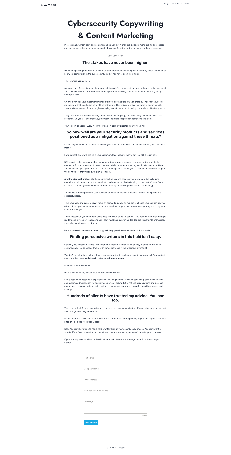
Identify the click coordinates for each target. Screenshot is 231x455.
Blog (166, 3)
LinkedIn (175, 3)
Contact (185, 3)
